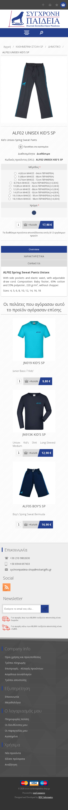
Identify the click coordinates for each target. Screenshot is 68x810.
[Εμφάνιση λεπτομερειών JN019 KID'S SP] (34, 339)
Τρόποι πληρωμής (15, 662)
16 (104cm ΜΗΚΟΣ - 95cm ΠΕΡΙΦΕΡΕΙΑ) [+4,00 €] (36, 195)
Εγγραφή (43, 5)
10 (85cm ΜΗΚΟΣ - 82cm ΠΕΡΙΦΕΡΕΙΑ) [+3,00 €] (36, 186)
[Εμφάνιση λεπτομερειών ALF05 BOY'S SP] (34, 483)
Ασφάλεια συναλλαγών (18, 674)
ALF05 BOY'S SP (34, 506)
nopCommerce (39, 793)
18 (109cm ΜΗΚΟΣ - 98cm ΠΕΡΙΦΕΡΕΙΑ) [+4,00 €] (36, 198)
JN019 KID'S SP (34, 363)
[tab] (34, 249)
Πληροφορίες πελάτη (17, 719)
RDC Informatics (46, 797)
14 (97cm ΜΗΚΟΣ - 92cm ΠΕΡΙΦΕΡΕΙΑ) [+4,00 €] (36, 192)
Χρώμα (34, 205)
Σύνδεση (50, 5)
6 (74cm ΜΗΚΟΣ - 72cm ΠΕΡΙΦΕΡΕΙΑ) (36, 179)
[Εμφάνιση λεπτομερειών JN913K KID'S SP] (34, 411)
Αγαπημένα (11, 736)
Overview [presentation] (34, 249)
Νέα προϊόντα (13, 753)
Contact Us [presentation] (34, 263)
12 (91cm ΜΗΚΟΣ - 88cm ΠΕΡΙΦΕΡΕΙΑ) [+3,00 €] (36, 189)
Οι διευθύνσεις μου (16, 725)
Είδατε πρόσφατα (15, 758)
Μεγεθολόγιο (13, 702)
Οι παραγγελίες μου (16, 730)
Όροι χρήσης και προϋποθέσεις (23, 657)
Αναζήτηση (11, 764)
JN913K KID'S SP (34, 434)
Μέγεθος (33, 167)
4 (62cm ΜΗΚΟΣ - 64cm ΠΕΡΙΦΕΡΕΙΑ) (36, 173)
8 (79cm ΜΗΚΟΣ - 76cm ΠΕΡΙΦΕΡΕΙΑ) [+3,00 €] (36, 182)
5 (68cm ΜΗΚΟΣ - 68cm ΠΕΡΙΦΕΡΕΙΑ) (36, 176)
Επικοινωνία (12, 696)
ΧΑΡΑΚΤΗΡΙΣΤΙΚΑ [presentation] (34, 256)
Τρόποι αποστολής (16, 680)
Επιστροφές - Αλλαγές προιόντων (24, 668)
